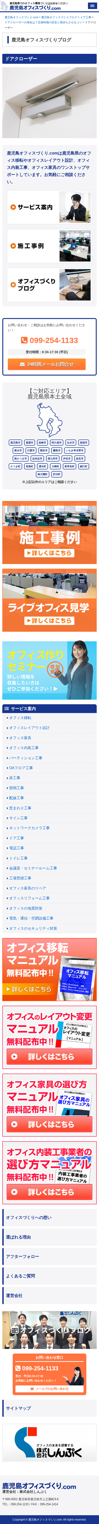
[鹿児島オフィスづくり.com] (35, 7)
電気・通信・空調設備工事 (31, 918)
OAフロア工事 (21, 768)
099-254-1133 (53, 340)
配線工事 (16, 798)
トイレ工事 (18, 858)
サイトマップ (18, 1408)
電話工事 (16, 848)
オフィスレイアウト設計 (29, 728)
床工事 (14, 778)
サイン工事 (18, 818)
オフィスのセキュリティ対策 (33, 928)
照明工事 (16, 788)
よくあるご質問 (20, 1276)
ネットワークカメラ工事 (29, 828)
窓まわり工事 (20, 808)
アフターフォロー (22, 1256)
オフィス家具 (20, 738)
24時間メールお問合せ (50, 364)
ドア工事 (16, 838)
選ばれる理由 (18, 1237)
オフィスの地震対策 (25, 908)
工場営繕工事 (20, 878)
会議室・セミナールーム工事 (33, 868)
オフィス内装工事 (24, 748)
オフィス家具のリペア (27, 888)
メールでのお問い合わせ (52, 1388)
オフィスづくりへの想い (29, 1217)
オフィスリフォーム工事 (29, 898)
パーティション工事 (25, 758)
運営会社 (14, 1295)
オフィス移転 (20, 718)
